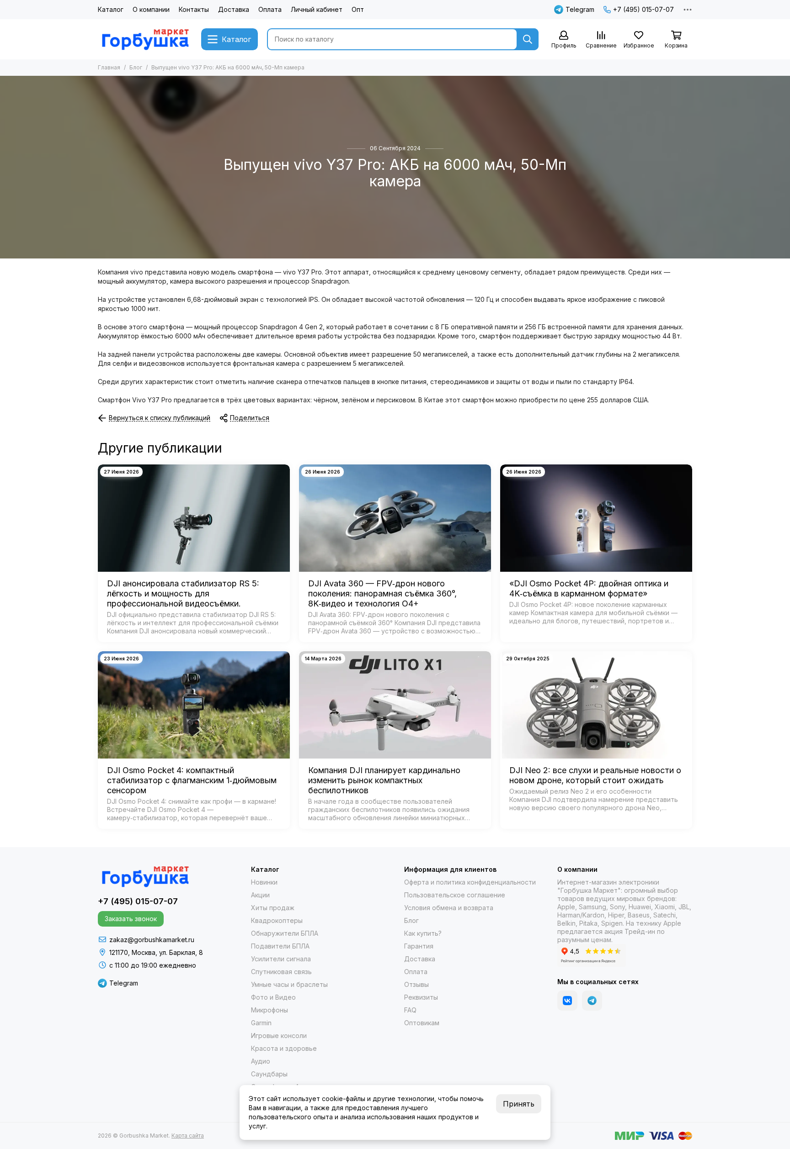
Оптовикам (421, 1023)
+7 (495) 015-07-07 (643, 9)
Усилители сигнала (281, 959)
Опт (358, 9)
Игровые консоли (279, 1035)
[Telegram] (592, 1001)
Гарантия (418, 946)
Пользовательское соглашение (454, 895)
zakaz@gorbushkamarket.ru (151, 939)
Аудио (260, 1061)
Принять (518, 1103)
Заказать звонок (131, 918)
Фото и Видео (273, 997)
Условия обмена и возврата (448, 908)
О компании (151, 9)
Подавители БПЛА (280, 946)
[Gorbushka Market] (145, 39)
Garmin (261, 1023)
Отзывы (416, 984)
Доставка (233, 9)
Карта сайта (187, 1135)
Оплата (270, 9)
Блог (135, 67)
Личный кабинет (316, 9)
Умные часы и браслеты (289, 984)
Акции (260, 895)
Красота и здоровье (284, 1048)
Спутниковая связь (281, 971)
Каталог (110, 9)
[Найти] (528, 39)
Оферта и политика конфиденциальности (470, 882)
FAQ (410, 1010)
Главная (109, 67)
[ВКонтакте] (567, 1001)
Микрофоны (269, 1010)
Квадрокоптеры (277, 920)
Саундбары (269, 1074)
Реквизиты (421, 997)
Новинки (264, 882)
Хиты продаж (272, 908)
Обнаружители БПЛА (284, 933)
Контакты (194, 9)
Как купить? (423, 933)
